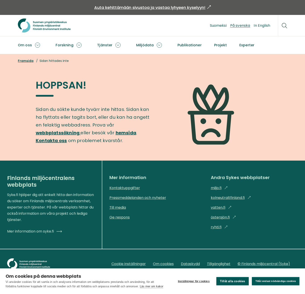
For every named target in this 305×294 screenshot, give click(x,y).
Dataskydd (190, 263)
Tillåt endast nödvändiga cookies (275, 281)
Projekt (220, 45)
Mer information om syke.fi (30, 231)
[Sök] (284, 25)
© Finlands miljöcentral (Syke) (264, 263)
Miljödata (145, 45)
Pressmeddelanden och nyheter (137, 197)
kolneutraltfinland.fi (231, 197)
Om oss (25, 45)
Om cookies (163, 263)
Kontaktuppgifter (124, 187)
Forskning (64, 45)
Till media (117, 207)
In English (262, 25)
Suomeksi (218, 25)
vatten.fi (221, 207)
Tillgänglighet (218, 263)
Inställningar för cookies (194, 281)
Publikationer (190, 45)
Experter (246, 45)
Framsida (25, 61)
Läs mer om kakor (151, 286)
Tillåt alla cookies (232, 281)
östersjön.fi (223, 217)
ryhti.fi (219, 227)
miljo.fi (219, 187)
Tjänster (104, 45)
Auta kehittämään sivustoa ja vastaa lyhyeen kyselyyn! (152, 7)
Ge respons (119, 217)
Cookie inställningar (128, 263)
